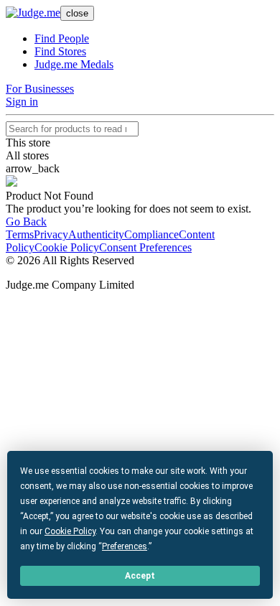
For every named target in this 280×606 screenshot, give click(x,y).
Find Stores (60, 51)
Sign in (22, 101)
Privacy (51, 234)
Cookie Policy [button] (70, 531)
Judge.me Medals (73, 64)
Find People (61, 38)
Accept (140, 576)
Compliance (151, 234)
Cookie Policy (66, 247)
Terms (20, 234)
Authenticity (96, 234)
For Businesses (40, 89)
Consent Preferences (145, 247)
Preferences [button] (124, 546)
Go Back (26, 221)
